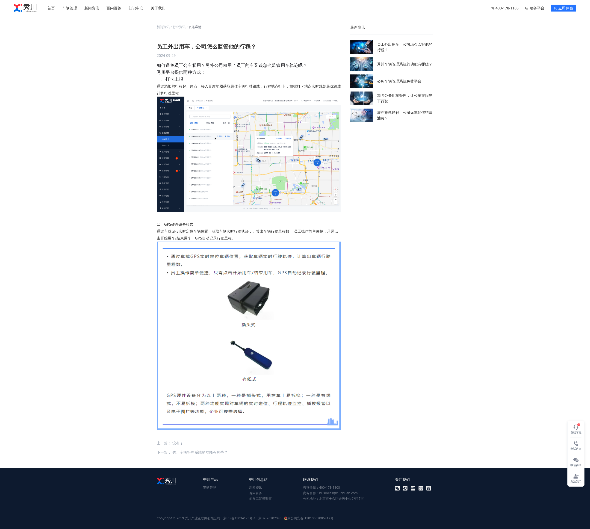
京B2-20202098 (269, 518)
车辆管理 (69, 8)
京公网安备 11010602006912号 (310, 518)
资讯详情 (195, 27)
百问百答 (113, 8)
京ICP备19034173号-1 (239, 518)
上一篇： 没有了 (170, 443)
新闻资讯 (91, 8)
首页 (51, 8)
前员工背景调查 (260, 498)
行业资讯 (179, 27)
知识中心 (136, 8)
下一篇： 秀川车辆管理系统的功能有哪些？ (192, 452)
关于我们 (158, 8)
